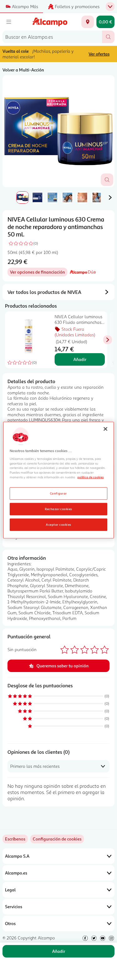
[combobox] (52, 37)
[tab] (58, 131)
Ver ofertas (99, 53)
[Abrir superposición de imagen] (107, 179)
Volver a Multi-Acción (23, 69)
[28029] (87, 22)
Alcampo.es (16, 872)
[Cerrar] (105, 429)
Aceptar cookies (58, 524)
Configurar (58, 493)
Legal (10, 889)
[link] (57, 839)
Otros (10, 923)
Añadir (79, 359)
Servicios (13, 906)
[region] (58, 480)
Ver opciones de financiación (38, 272)
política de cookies (90, 477)
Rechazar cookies (58, 509)
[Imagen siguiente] (110, 197)
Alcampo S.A (17, 856)
